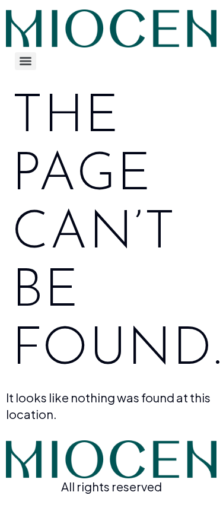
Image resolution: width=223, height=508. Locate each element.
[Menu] (25, 61)
